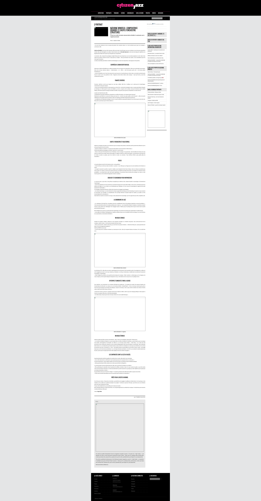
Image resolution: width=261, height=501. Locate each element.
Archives (96, 491)
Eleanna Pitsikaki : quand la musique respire (156, 105)
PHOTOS (148, 13)
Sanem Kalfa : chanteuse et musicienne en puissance (156, 50)
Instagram (133, 483)
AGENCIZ (100, 498)
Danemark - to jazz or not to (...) (156, 34)
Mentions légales (97, 493)
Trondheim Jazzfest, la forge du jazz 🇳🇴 (155, 77)
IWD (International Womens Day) (154, 46)
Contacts (96, 481)
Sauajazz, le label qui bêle (153, 100)
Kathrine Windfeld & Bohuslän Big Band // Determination (156, 80)
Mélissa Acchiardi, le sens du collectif (155, 55)
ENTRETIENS (101, 13)
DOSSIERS (160, 13)
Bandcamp (133, 486)
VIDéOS (154, 13)
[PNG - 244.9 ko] (156, 111)
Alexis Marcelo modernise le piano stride (156, 94)
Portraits (108, 13)
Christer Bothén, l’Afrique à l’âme (154, 92)
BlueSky (133, 479)
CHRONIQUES (130, 13)
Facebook (133, 481)
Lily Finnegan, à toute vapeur (154, 102)
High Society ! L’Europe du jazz (154, 71)
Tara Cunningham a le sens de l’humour (156, 63)
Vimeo (132, 488)
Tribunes (116, 13)
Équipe (95, 483)
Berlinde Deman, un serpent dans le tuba (156, 53)
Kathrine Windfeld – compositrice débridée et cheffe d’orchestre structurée (156, 61)
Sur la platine (139, 13)
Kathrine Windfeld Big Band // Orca (155, 85)
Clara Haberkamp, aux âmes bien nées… (156, 57)
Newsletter (96, 488)
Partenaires (96, 486)
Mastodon (133, 491)
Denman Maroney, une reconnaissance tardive (156, 97)
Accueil (95, 479)
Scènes (123, 13)
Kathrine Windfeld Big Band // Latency (155, 83)
